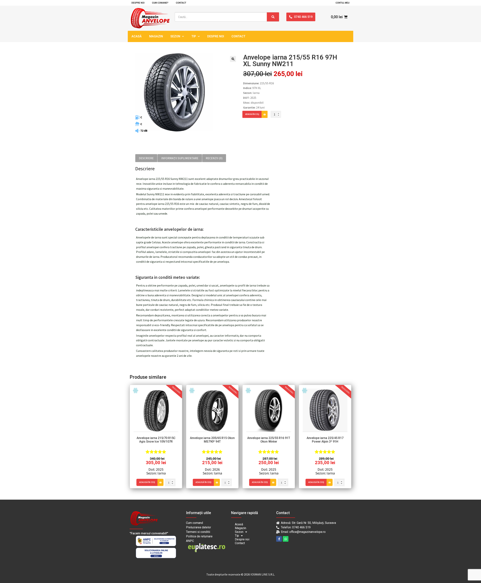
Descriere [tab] (146, 158)
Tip (193, 36)
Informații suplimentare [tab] (179, 158)
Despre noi (138, 3)
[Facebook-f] (279, 539)
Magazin (156, 36)
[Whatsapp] (285, 539)
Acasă (137, 36)
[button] (233, 59)
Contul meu (342, 3)
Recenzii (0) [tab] (214, 158)
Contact (181, 3)
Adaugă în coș (252, 114)
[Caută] (273, 16)
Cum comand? (160, 3)
